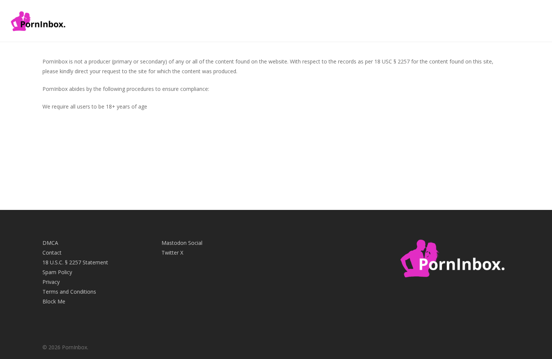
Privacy (51, 281)
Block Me (53, 301)
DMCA (50, 242)
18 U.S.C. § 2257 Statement (75, 262)
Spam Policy (57, 272)
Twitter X (172, 252)
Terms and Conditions (69, 291)
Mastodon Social (181, 242)
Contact (52, 252)
